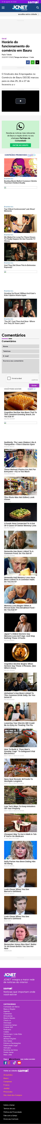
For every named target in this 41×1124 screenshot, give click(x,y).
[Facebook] (28, 62)
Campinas (7, 1082)
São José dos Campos (12, 1095)
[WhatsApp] (33, 62)
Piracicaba (7, 1092)
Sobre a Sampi (9, 1105)
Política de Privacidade (12, 1112)
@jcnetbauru (14, 1059)
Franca (6, 1085)
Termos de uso (9, 1108)
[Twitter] (37, 62)
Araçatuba (7, 1075)
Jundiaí (6, 1088)
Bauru (5, 1078)
